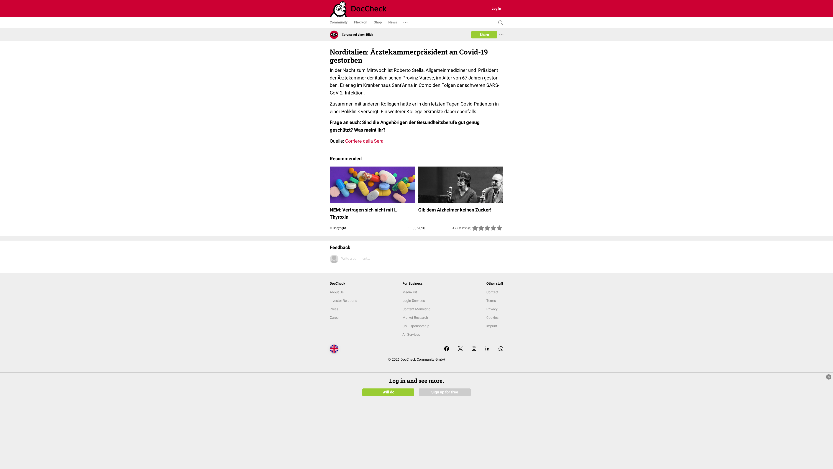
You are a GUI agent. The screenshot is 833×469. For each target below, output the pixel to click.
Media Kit (409, 292)
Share (484, 35)
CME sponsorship (415, 326)
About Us (337, 292)
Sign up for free (444, 392)
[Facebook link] (446, 349)
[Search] (499, 22)
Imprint (491, 326)
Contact (492, 292)
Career (334, 317)
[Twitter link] (460, 349)
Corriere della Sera (364, 141)
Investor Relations (343, 301)
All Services (411, 334)
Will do (388, 392)
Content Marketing (416, 309)
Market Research (415, 317)
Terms (491, 301)
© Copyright (338, 228)
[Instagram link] (474, 349)
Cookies (492, 317)
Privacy (492, 309)
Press (334, 309)
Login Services (413, 301)
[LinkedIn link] (487, 349)
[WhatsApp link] (500, 349)
